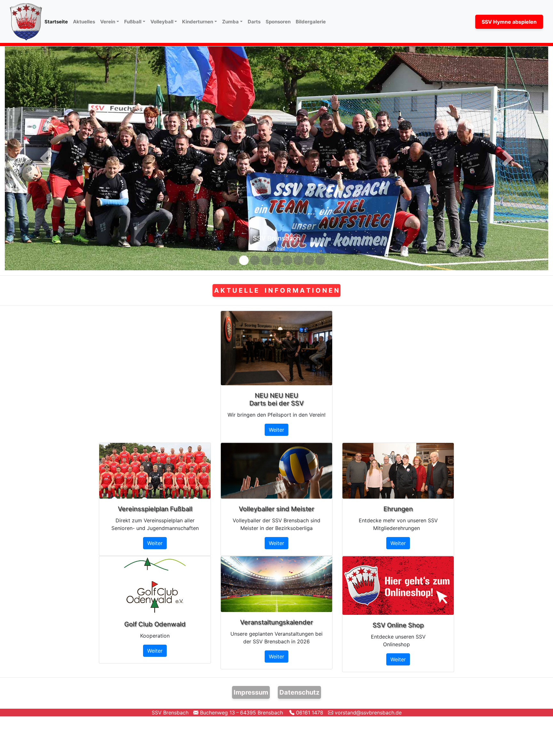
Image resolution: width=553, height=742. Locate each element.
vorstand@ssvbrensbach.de (367, 707)
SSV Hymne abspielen (509, 22)
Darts (254, 22)
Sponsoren (278, 22)
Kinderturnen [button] (197, 22)
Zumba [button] (230, 22)
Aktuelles (84, 22)
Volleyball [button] (161, 22)
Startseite (57, 21)
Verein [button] (107, 22)
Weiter (276, 424)
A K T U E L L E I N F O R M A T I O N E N (276, 285)
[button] (45, 155)
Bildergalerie (311, 22)
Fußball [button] (132, 22)
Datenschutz (299, 686)
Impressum (251, 686)
